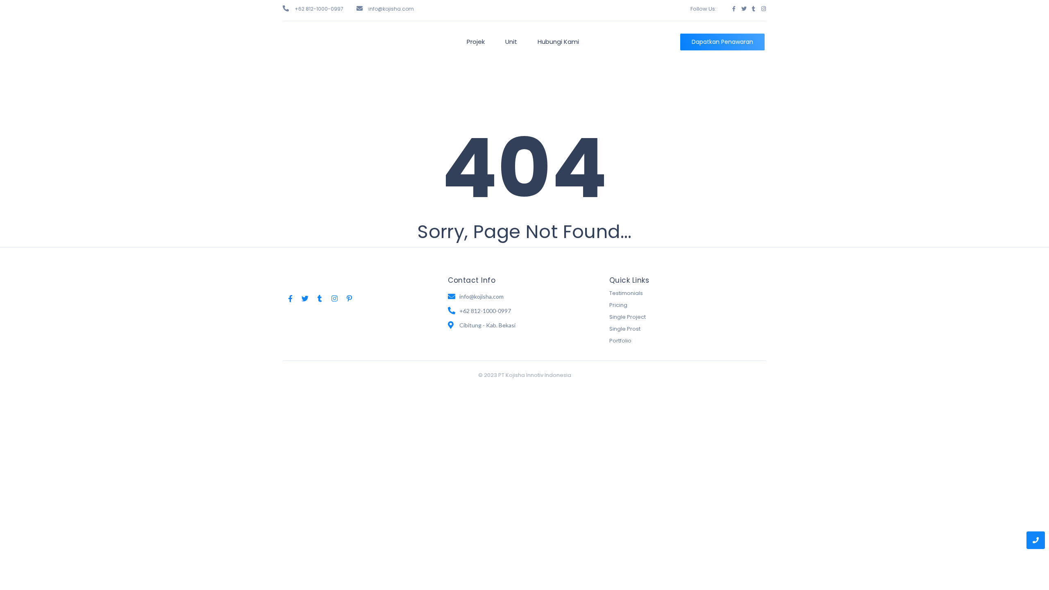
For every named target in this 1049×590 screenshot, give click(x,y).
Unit (511, 41)
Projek (476, 41)
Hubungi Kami (558, 41)
